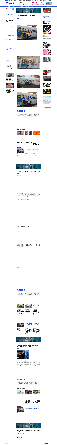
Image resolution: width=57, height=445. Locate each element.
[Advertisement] (28, 50)
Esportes (29, 6)
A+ (47, 6)
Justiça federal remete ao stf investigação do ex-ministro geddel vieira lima (10, 68)
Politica (26, 412)
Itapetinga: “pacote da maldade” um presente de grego (46, 22)
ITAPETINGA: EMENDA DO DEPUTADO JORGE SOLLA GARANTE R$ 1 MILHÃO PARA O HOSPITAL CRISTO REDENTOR (28, 400)
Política (11, 6)
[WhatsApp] (17, 111)
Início (6, 6)
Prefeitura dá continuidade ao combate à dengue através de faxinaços (20, 140)
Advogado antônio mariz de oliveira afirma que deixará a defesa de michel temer (47, 66)
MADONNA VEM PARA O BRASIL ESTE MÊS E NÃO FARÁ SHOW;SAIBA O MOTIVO (36, 331)
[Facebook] (19, 111)
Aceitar (46, 443)
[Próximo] (51, 3)
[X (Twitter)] (21, 111)
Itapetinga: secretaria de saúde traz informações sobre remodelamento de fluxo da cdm (36, 141)
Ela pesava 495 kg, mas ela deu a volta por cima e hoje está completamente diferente (10, 44)
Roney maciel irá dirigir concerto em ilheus (9, 80)
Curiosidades (21, 6)
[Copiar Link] (24, 111)
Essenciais (50, 443)
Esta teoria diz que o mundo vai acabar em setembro (10, 91)
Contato (32, 6)
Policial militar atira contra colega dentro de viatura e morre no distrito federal (28, 140)
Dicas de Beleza (17, 6)
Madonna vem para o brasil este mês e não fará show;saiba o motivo (28, 158)
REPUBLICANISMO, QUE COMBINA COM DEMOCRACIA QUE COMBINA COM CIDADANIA (28, 331)
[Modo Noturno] (49, 6)
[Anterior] (31, 3)
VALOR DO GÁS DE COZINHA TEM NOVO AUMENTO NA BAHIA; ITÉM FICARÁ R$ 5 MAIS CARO (20, 312)
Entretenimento (25, 6)
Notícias (9, 6)
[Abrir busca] (51, 6)
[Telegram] (22, 111)
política (17, 153)
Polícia (14, 6)
